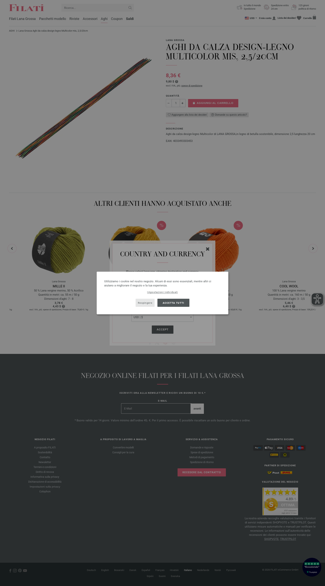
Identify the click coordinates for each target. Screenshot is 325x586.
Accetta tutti (173, 302)
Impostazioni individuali (162, 292)
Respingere (145, 302)
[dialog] (162, 293)
